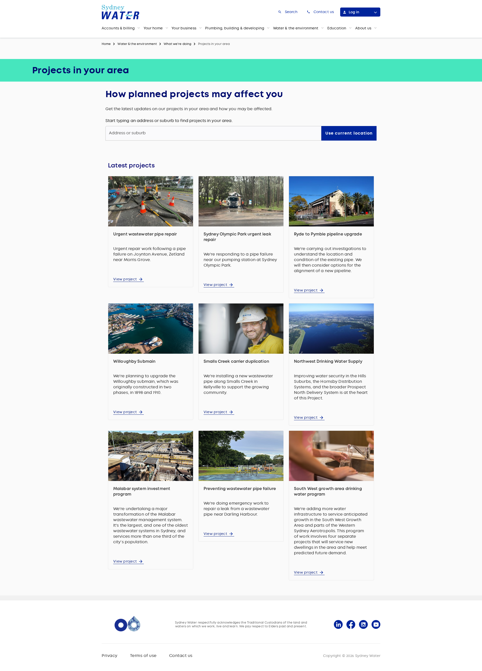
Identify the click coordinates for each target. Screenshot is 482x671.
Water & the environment (296, 28)
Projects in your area (214, 44)
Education (336, 28)
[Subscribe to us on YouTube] (376, 624)
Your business (183, 28)
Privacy (109, 655)
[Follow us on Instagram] (363, 624)
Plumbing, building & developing (234, 28)
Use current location (349, 133)
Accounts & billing (118, 28)
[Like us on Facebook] (350, 624)
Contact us (181, 655)
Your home (153, 28)
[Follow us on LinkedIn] (338, 624)
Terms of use (143, 655)
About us (363, 28)
